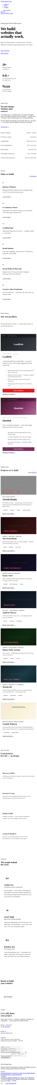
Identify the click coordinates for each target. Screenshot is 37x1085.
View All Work (32, 472)
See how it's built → (9, 394)
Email (2, 1050)
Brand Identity (31, 1073)
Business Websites (6, 1073)
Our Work (3, 1077)
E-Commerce (14, 1073)
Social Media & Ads (6, 1074)
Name (2, 1047)
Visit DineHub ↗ (18, 449)
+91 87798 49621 (5, 1026)
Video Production (17, 1074)
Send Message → (5, 1057)
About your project (6, 1056)
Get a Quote (8, 996)
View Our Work (5, 50)
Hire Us (3, 12)
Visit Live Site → (8, 736)
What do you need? (6, 1052)
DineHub (14, 1077)
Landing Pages (23, 1073)
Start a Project (6, 10)
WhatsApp (4, 1049)
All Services (33, 176)
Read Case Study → (9, 513)
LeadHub (9, 1077)
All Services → (5, 127)
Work (5, 6)
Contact (6, 7)
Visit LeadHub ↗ (18, 390)
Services (6, 4)
